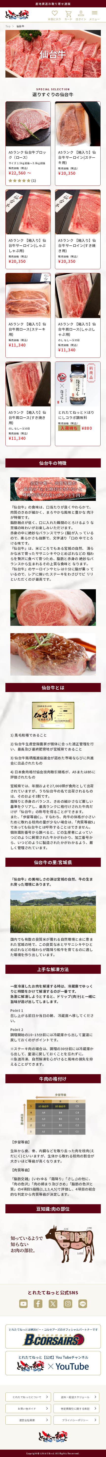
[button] (20, 180)
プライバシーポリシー (75, 1420)
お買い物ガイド (27, 1408)
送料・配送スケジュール (75, 1397)
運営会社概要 (27, 1420)
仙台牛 (20, 26)
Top (8, 26)
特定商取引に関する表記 (75, 1408)
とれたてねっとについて (27, 1397)
